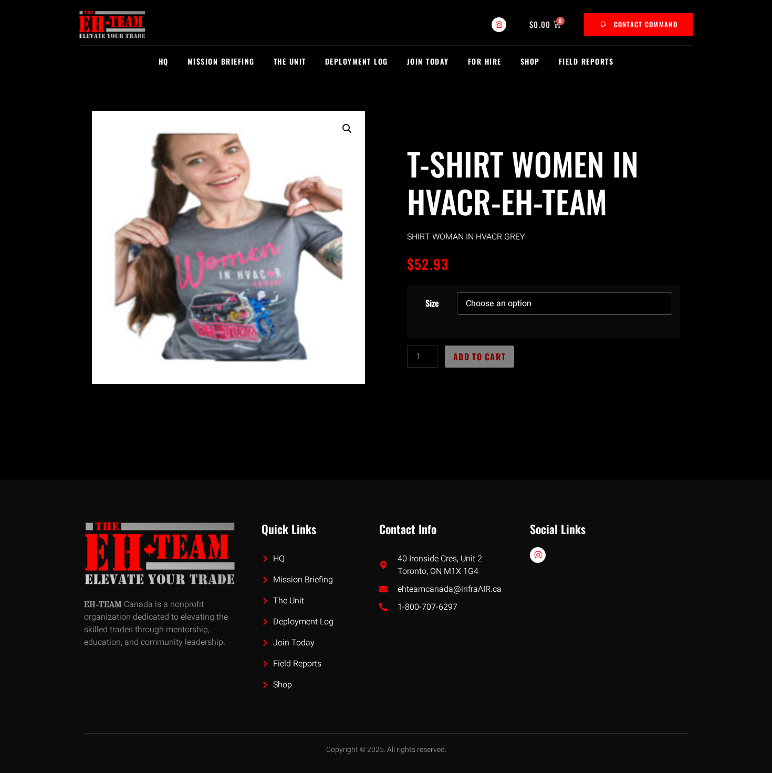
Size (432, 303)
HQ (164, 61)
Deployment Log (356, 61)
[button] (347, 128)
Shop (530, 61)
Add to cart (479, 356)
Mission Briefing (221, 61)
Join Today (428, 61)
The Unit (290, 61)
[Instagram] (499, 24)
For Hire (485, 61)
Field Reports (586, 61)
